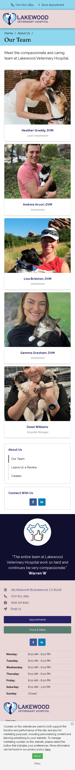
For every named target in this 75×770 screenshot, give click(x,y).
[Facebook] (33, 502)
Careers (16, 476)
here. (48, 749)
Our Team (18, 459)
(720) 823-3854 (20, 596)
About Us (23, 33)
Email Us (16, 608)
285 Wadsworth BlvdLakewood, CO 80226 (36, 589)
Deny (37, 763)
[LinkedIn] (42, 502)
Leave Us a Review (24, 467)
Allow (37, 756)
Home (8, 33)
